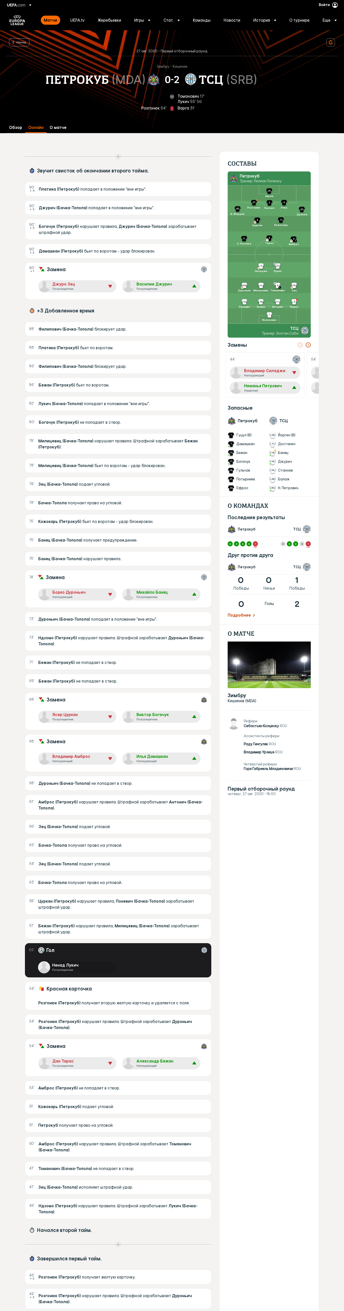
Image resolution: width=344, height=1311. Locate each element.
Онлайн (36, 127)
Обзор (15, 127)
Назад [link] (21, 42)
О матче (58, 127)
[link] (50, 20)
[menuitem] (51, 20)
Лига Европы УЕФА (17, 20)
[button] (142, 20)
